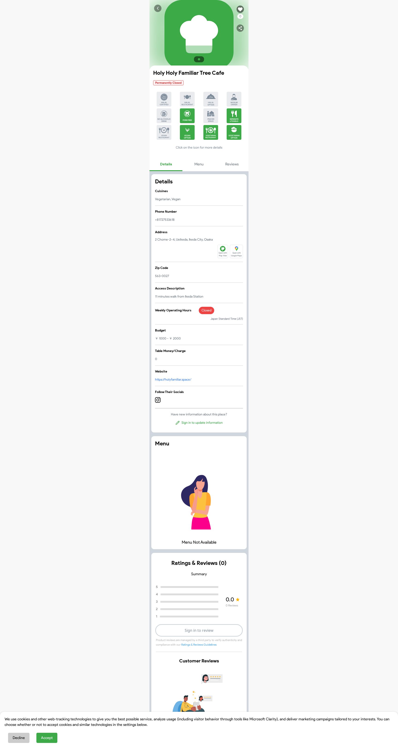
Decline (19, 738)
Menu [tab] (199, 164)
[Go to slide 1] (199, 59)
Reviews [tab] (232, 164)
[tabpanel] (199, 303)
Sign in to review (199, 630)
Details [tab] (166, 164)
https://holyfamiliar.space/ (173, 379)
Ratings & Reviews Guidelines (199, 644)
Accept (47, 738)
